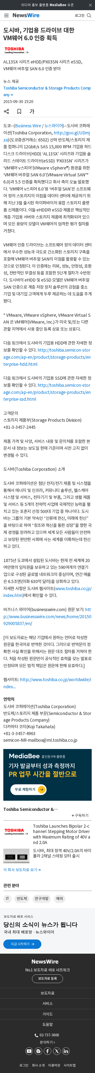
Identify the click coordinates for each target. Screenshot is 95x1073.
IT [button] (7, 898)
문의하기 (47, 1042)
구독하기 (81, 815)
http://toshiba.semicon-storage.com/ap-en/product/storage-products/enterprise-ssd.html (47, 392)
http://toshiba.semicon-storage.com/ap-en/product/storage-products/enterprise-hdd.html (47, 357)
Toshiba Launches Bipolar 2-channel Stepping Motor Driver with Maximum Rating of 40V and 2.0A (61, 834)
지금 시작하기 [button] (20, 944)
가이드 (47, 1014)
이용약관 (54, 1065)
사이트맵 (70, 1065)
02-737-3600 (49, 1035)
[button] (6, 111)
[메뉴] (5, 15)
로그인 (23, 1065)
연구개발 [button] (41, 898)
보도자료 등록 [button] (47, 978)
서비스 (47, 1003)
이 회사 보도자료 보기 (21, 869)
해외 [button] (59, 898)
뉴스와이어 (53, 125)
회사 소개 (38, 1065)
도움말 (47, 1024)
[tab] (47, 993)
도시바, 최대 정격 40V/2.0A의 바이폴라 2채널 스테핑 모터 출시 (62, 853)
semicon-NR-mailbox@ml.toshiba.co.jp (40, 740)
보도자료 (47, 993)
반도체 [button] (22, 898)
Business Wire (28, 125)
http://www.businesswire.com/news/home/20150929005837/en (47, 616)
